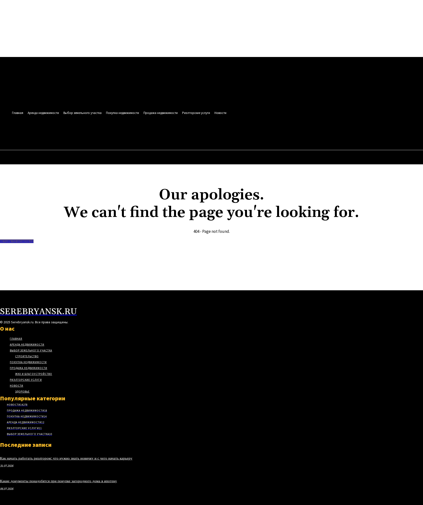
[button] (211, 133)
